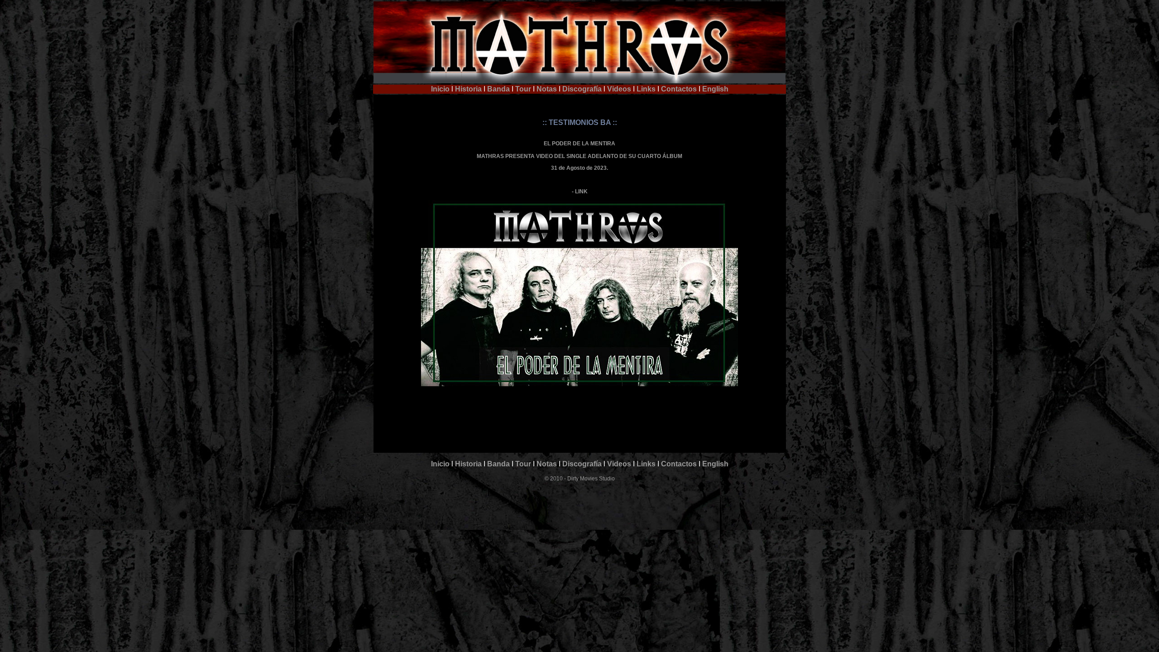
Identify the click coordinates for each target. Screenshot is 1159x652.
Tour (523, 89)
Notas (546, 89)
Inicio (440, 89)
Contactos (679, 89)
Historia (468, 89)
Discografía (582, 89)
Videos (618, 89)
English (715, 89)
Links (646, 89)
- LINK (580, 191)
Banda (498, 89)
